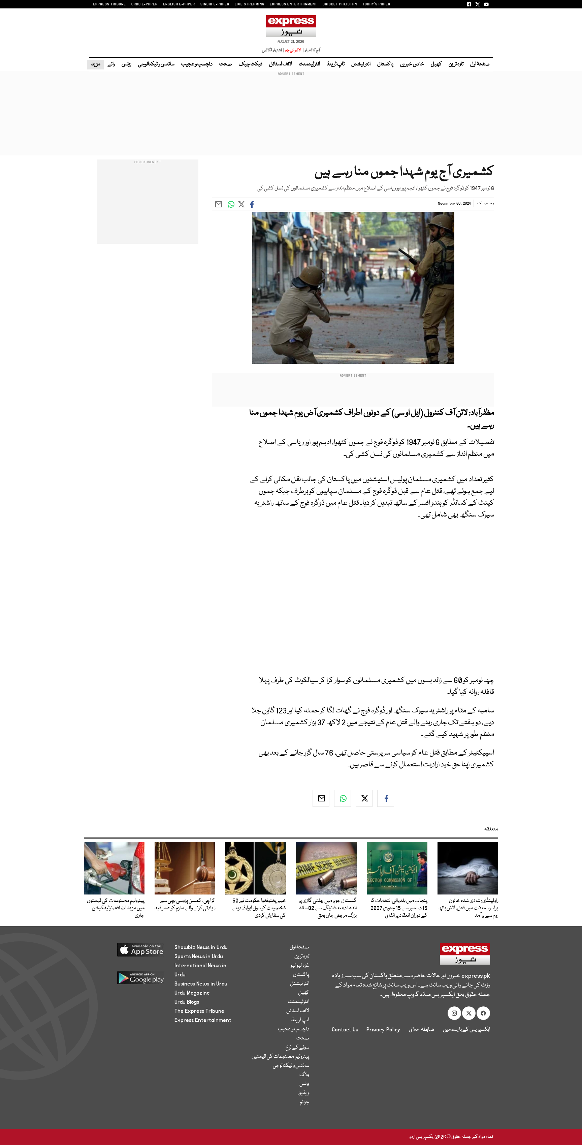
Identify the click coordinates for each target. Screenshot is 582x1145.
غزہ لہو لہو (299, 966)
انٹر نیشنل (360, 64)
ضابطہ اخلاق (421, 1030)
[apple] (128, 952)
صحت (225, 64)
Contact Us (345, 1030)
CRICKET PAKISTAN (340, 4)
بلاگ (304, 1075)
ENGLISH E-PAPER (179, 4)
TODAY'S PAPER (376, 4)
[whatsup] (342, 798)
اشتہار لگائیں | (273, 50)
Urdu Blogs (186, 1002)
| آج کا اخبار (310, 50)
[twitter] (364, 798)
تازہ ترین (456, 64)
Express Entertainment (202, 1020)
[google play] (128, 980)
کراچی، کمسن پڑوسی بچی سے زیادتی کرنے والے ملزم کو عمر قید (185, 904)
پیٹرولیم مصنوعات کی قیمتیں (280, 1057)
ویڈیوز (303, 1093)
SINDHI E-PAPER (214, 4)
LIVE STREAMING (249, 4)
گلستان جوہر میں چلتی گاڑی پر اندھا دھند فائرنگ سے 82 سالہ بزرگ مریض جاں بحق (328, 908)
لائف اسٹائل (280, 64)
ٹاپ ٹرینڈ (336, 64)
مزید (95, 64)
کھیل (436, 64)
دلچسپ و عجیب (197, 64)
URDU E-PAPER (144, 4)
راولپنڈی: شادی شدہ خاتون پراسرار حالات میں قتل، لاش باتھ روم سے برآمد (468, 908)
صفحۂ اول (480, 64)
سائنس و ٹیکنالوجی (156, 64)
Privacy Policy (383, 1030)
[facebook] (385, 798)
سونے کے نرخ (297, 1048)
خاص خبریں (412, 64)
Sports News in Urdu (198, 956)
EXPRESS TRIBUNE (109, 4)
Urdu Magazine (192, 993)
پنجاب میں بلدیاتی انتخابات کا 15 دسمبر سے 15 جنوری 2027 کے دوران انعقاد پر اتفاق (398, 908)
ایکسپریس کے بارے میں (466, 1030)
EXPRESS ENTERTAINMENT (293, 4)
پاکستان (385, 64)
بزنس (126, 64)
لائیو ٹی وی (293, 50)
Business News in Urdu (200, 984)
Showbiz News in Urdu (201, 947)
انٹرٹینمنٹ (309, 64)
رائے (111, 64)
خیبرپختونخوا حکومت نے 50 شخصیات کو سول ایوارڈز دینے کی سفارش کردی (259, 908)
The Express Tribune (199, 1011)
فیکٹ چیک (250, 64)
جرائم (304, 1102)
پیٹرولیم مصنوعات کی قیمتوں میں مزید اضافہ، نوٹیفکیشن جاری (115, 908)
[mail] (321, 798)
